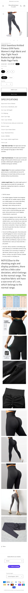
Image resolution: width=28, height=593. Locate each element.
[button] (3, 6)
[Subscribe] (21, 561)
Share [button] (4, 546)
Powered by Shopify (20, 590)
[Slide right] (17, 40)
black (12, 78)
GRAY (4, 77)
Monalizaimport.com (11, 590)
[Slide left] (10, 40)
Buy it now (14, 94)
